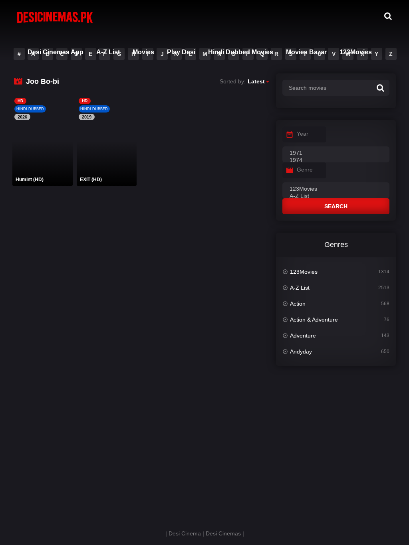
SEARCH (335, 206)
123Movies (356, 52)
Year (302, 133)
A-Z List (108, 52)
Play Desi (181, 52)
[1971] (336, 153)
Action (298, 303)
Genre (305, 169)
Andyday (301, 351)
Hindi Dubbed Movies (240, 52)
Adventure (303, 335)
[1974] (336, 160)
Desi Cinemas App (55, 52)
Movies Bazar (306, 52)
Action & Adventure (314, 319)
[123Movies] (336, 189)
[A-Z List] (336, 196)
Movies (143, 52)
